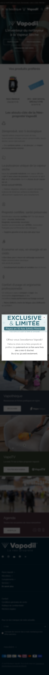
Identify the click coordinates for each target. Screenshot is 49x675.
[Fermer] (44, 317)
